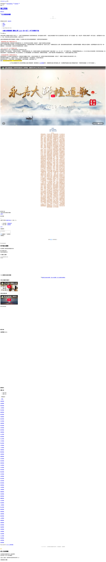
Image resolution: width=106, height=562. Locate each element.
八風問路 (2, 504)
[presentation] (52, 17)
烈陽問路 (2, 416)
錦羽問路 (2, 429)
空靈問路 (2, 423)
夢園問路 (2, 449)
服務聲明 (63, 546)
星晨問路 (2, 456)
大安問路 (2, 487)
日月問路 (2, 474)
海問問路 (2, 513)
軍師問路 (2, 496)
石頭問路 (2, 403)
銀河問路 (2, 414)
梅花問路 (2, 460)
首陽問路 (2, 522)
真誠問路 (2, 527)
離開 (6, 559)
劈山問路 (2, 443)
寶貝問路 (2, 405)
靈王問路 (2, 418)
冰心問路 (2, 434)
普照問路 (2, 511)
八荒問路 (2, 447)
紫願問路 (2, 520)
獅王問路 (4, 9)
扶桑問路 (2, 454)
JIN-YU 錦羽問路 (10, 544)
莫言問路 (2, 425)
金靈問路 (2, 401)
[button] (50, 18)
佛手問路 (2, 469)
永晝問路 (2, 531)
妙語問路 (2, 493)
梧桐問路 (2, 485)
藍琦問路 (2, 509)
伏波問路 (2, 533)
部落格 (4, 24)
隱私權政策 (59, 546)
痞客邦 (7, 220)
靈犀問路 (2, 412)
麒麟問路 (2, 498)
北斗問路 (2, 535)
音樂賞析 (9, 224)
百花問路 (2, 458)
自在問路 (2, 480)
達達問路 (2, 491)
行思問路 (2, 445)
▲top (1, 226)
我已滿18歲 (3, 559)
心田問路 (2, 518)
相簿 (3, 23)
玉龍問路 (2, 489)
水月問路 (42, 63)
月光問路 (2, 421)
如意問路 (2, 524)
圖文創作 (9, 21)
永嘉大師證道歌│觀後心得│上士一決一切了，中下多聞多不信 (21, 30)
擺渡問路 (2, 538)
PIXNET (45, 546)
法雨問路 (2, 476)
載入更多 (2, 228)
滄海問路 (2, 542)
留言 (10, 220)
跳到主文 (2, 11)
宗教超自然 (9, 223)
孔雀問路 (2, 465)
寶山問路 (2, 478)
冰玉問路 (2, 500)
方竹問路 (2, 440)
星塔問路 (2, 436)
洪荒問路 (2, 427)
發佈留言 (2, 235)
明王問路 (2, 410)
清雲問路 (2, 432)
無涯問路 (2, 502)
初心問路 (2, 438)
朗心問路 (2, 507)
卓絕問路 (2, 540)
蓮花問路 (2, 482)
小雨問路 (2, 407)
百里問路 (2, 529)
